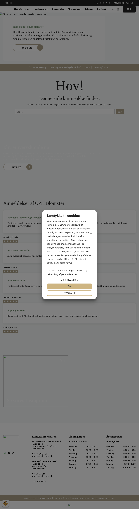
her (75, 274)
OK (69, 286)
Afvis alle (70, 293)
